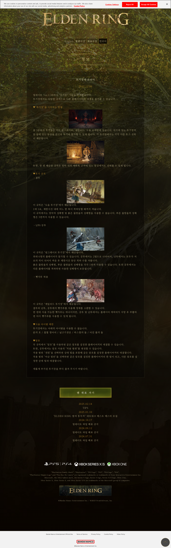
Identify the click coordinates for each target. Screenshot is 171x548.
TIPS (85, 408)
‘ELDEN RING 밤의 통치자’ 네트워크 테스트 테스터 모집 (86, 416)
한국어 (102, 41)
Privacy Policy (95, 534)
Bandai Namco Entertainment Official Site (59, 534)
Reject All (130, 4)
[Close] (167, 4)
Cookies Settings (112, 4)
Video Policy (121, 534)
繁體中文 (80, 41)
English (69, 41)
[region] (85, 4)
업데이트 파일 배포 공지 (85, 424)
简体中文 (92, 41)
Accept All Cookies (148, 4)
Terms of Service (81, 534)
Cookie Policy (108, 534)
